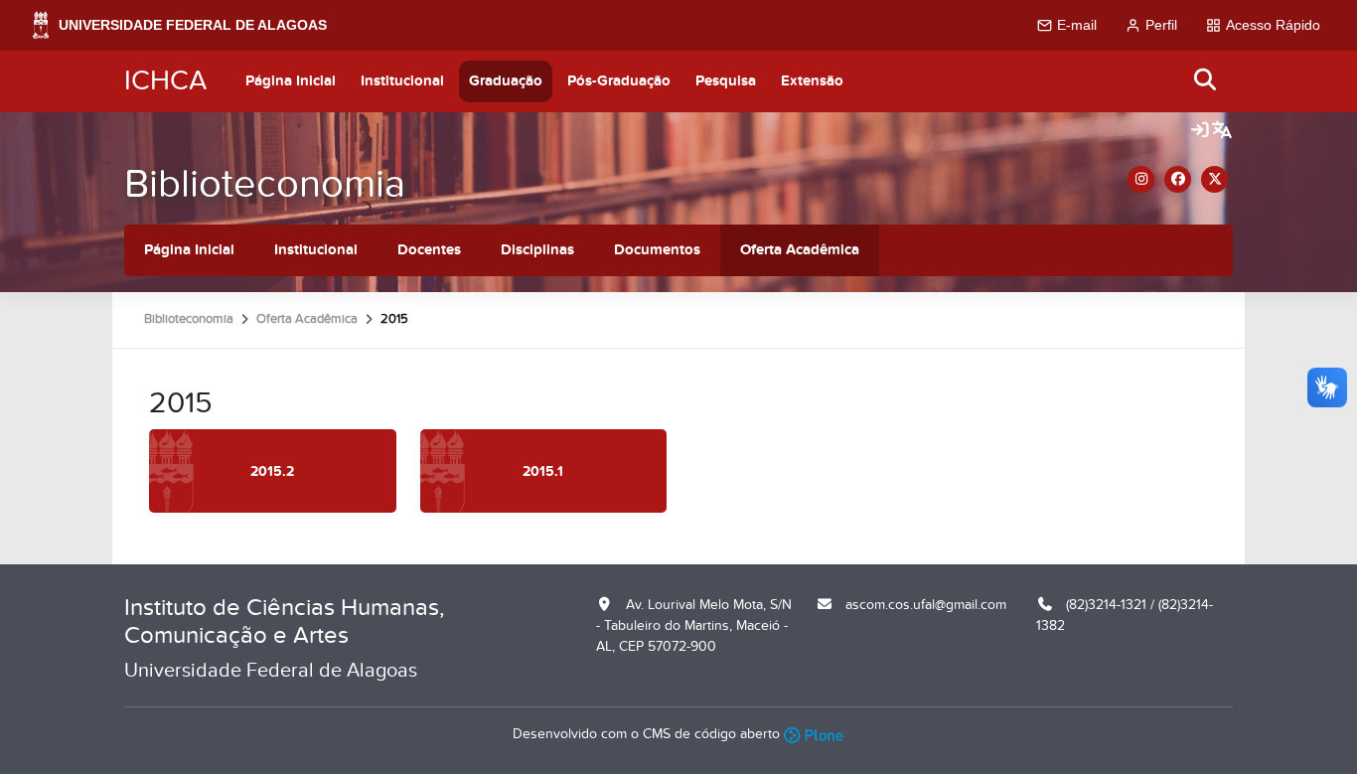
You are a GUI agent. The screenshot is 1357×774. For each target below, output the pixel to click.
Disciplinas (537, 249)
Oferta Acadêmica (799, 249)
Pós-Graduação (619, 81)
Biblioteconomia (264, 184)
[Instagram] (1141, 179)
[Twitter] (1214, 179)
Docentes (429, 249)
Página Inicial (290, 81)
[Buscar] (1206, 81)
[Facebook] (1177, 179)
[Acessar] (1200, 131)
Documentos (657, 249)
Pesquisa (725, 81)
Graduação (505, 81)
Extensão (812, 81)
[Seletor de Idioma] (1222, 131)
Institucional (402, 81)
